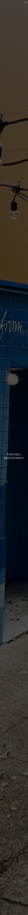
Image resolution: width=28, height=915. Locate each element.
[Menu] (25, 2)
